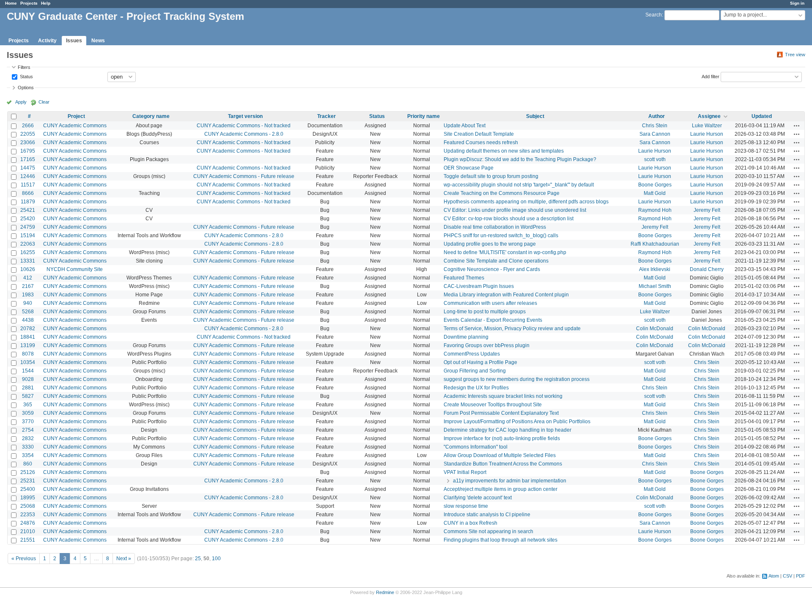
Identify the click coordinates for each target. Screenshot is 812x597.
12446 (27, 176)
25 (198, 558)
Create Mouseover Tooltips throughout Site (493, 405)
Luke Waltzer (707, 126)
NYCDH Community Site (75, 269)
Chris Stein (654, 126)
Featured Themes (464, 278)
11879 (28, 202)
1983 (28, 295)
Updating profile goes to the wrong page (490, 244)
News (98, 41)
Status (26, 76)
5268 (28, 312)
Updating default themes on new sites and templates (504, 151)
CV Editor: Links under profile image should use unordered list (515, 210)
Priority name (423, 116)
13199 (27, 345)
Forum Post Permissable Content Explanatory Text (501, 413)
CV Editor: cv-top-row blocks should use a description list (508, 219)
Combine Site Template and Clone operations (496, 261)
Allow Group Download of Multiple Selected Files (500, 455)
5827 (28, 396)
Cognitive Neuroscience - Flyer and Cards (492, 269)
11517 (28, 185)
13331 (27, 261)
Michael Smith (655, 286)
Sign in (797, 3)
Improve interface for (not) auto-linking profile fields (502, 438)
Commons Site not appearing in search (488, 531)
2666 (28, 126)
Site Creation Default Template (479, 134)
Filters (24, 67)
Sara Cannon (654, 134)
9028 (28, 379)
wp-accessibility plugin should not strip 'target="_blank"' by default (519, 185)
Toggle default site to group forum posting (491, 176)
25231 (27, 481)
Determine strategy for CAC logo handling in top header (507, 430)
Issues (74, 41)
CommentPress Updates (472, 354)
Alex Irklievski (654, 269)
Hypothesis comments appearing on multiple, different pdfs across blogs (526, 202)
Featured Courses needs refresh (481, 142)
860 (27, 464)
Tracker (326, 116)
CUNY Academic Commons (75, 126)
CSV (787, 575)
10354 (27, 362)
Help (45, 3)
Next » (123, 558)
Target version (245, 116)
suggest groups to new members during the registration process (517, 379)
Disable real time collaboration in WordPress (495, 227)
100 (216, 558)
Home (11, 3)
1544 (28, 371)
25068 (27, 506)
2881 (28, 388)
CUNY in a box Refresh (470, 523)
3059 (28, 413)
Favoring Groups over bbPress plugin (486, 345)
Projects (29, 3)
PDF (800, 575)
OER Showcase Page (469, 168)
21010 (27, 531)
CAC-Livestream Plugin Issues (479, 286)
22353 (27, 515)
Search (653, 15)
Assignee (709, 116)
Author (656, 116)
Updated (762, 116)
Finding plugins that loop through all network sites (500, 540)
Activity (47, 41)
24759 (27, 227)
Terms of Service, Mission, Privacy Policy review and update (512, 328)
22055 (27, 134)
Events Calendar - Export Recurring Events (493, 320)
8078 (28, 354)
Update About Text (465, 126)
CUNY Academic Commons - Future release (243, 176)
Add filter (710, 76)
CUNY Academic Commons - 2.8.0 (243, 134)
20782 (27, 328)
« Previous (23, 558)
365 (27, 405)
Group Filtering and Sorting (475, 371)
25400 (27, 489)
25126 (27, 472)
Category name (151, 116)
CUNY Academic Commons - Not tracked (244, 126)
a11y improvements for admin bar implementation (509, 481)
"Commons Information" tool (476, 447)
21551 (27, 540)
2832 (28, 438)
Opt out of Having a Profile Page (480, 362)
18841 (27, 337)
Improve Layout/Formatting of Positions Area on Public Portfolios (517, 421)
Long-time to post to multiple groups (485, 312)
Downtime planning (466, 337)
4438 (28, 320)
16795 (27, 151)
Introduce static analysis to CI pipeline (487, 515)
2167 (28, 286)
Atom (773, 575)
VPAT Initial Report (465, 472)
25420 (27, 219)
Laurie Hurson (706, 134)
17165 (27, 159)
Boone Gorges (655, 185)
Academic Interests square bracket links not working (503, 396)
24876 (27, 523)
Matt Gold (655, 193)
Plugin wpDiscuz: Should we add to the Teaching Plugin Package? (520, 159)
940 (27, 303)
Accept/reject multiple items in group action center (500, 489)
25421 (27, 210)
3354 (28, 455)
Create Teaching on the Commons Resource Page (502, 193)
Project (76, 116)
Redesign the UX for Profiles (476, 388)
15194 (27, 235)
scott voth (655, 159)
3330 (28, 447)
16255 (27, 252)
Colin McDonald (654, 328)
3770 (28, 421)
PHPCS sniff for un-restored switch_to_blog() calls (501, 235)
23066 (27, 142)
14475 (27, 168)
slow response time (466, 506)
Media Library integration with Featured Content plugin (506, 295)
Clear (43, 101)
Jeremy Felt (707, 210)
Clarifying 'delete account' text (478, 498)
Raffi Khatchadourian (655, 244)
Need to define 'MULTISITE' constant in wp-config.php (505, 252)
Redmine (385, 592)
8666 (28, 193)
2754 (28, 430)
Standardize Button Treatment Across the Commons (503, 464)
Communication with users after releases (490, 303)
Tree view (795, 54)
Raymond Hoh (655, 210)
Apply (21, 101)
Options (26, 87)
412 (27, 278)
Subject (535, 116)
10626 (27, 269)
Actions (796, 125)
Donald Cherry (707, 269)
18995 (27, 498)
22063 (27, 244)
